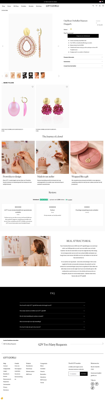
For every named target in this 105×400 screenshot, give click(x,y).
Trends (42, 382)
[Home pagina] (52, 6)
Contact (5, 366)
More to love (9, 83)
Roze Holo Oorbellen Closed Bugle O (12, 129)
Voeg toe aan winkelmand (83, 36)
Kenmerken (67, 61)
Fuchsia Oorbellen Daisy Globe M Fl (46, 129)
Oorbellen (42, 368)
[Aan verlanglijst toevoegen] (32, 86)
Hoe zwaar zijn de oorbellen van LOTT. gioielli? (33, 311)
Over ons (17, 366)
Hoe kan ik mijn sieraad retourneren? (30, 327)
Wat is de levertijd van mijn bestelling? (30, 321)
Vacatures (17, 374)
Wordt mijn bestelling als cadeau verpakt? (31, 316)
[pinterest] (97, 384)
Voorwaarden (6, 384)
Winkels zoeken (30, 371)
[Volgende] (58, 46)
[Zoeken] (93, 6)
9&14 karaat (43, 380)
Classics (42, 371)
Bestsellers (43, 374)
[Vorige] (3, 46)
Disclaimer (6, 390)
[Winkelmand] (103, 6)
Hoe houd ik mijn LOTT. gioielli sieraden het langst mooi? (35, 305)
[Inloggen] (100, 6)
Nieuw (41, 366)
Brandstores (29, 366)
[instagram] (93, 384)
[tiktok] (93, 388)
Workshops (29, 368)
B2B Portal (29, 374)
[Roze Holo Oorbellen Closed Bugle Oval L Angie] (18, 106)
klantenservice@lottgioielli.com (96, 374)
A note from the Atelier (70, 66)
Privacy (5, 387)
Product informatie (69, 57)
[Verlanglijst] (96, 6)
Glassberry (43, 377)
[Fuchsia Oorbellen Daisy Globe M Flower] (52, 106)
